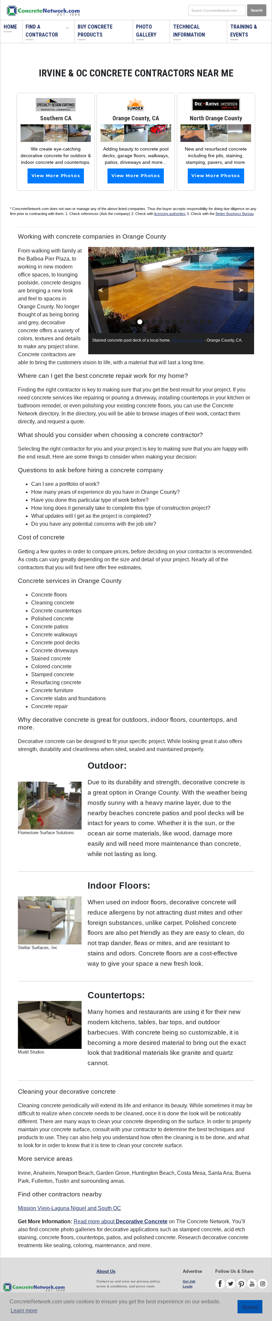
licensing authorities (170, 214)
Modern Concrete (187, 340)
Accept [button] (250, 1306)
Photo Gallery (146, 31)
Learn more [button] (24, 1310)
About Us (106, 1271)
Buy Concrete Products (95, 31)
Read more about (121, 1221)
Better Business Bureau (235, 214)
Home (10, 27)
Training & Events (243, 31)
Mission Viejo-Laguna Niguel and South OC (69, 1208)
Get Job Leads (189, 1283)
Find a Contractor (42, 31)
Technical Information (189, 31)
